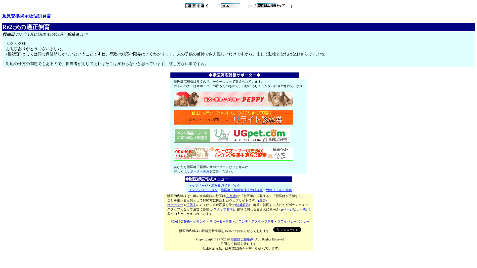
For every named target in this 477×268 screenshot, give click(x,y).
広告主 (191, 205)
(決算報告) (242, 205)
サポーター (175, 205)
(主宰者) (231, 196)
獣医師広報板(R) (242, 239)
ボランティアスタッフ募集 (254, 221)
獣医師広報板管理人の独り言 (242, 190)
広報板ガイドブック (225, 185)
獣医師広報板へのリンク (188, 221)
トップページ (198, 185)
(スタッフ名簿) (223, 209)
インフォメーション (203, 190)
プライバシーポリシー (293, 221)
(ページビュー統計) (296, 209)
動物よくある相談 (279, 190)
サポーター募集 (198, 171)
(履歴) (262, 200)
